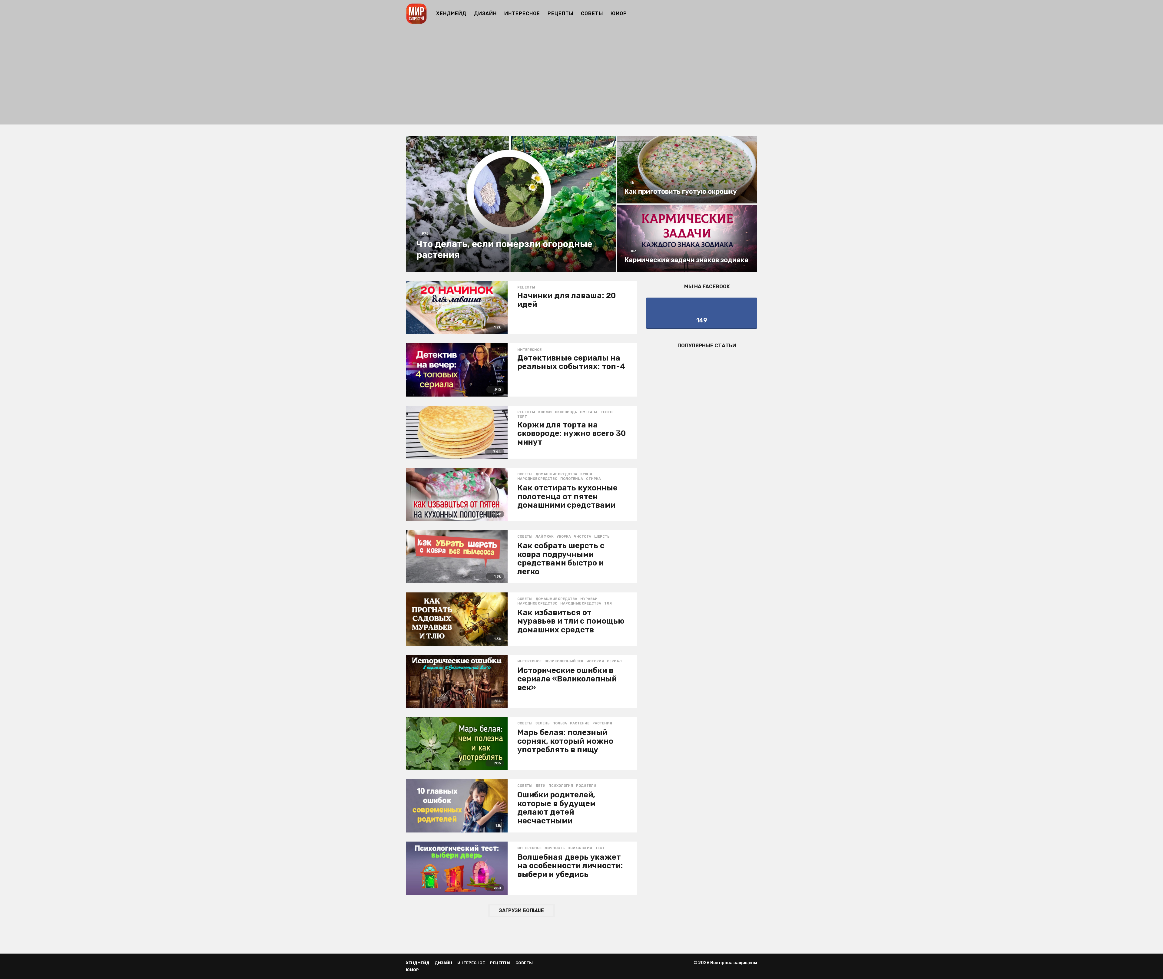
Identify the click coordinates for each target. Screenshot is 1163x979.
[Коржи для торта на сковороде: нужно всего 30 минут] (457, 432)
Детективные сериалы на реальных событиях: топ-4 (571, 362)
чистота (582, 537)
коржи (545, 412)
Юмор (619, 13)
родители (586, 786)
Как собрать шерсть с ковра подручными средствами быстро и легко (561, 558)
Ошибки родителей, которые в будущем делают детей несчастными (556, 808)
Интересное (522, 13)
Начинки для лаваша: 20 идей (566, 300)
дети (540, 786)
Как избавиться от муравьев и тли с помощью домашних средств (571, 621)
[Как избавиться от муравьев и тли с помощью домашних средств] (457, 619)
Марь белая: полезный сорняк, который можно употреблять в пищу (565, 741)
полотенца (571, 479)
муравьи (589, 599)
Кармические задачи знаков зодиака (686, 260)
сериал (614, 661)
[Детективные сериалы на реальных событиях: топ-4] (457, 370)
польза (559, 723)
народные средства (580, 603)
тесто (606, 412)
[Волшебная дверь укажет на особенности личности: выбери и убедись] (457, 868)
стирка (593, 479)
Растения (602, 723)
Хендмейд (451, 13)
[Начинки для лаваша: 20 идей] (457, 307)
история (595, 661)
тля (608, 603)
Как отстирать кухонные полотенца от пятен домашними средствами (567, 496)
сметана (589, 412)
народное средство (537, 479)
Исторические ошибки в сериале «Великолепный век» (567, 679)
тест (600, 848)
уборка (564, 537)
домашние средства (556, 474)
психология (560, 786)
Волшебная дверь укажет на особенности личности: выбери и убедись (570, 865)
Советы (592, 13)
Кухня (586, 474)
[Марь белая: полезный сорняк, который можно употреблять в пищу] (457, 743)
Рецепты (560, 13)
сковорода (566, 412)
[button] (753, 14)
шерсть (601, 537)
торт (522, 417)
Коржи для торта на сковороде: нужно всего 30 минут (571, 433)
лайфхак (544, 537)
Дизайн (485, 13)
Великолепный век (564, 661)
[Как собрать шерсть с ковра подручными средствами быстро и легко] (457, 556)
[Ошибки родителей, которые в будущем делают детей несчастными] (457, 805)
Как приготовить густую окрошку (680, 191)
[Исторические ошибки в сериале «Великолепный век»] (457, 681)
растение (579, 723)
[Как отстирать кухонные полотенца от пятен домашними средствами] (457, 494)
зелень (542, 723)
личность (555, 848)
